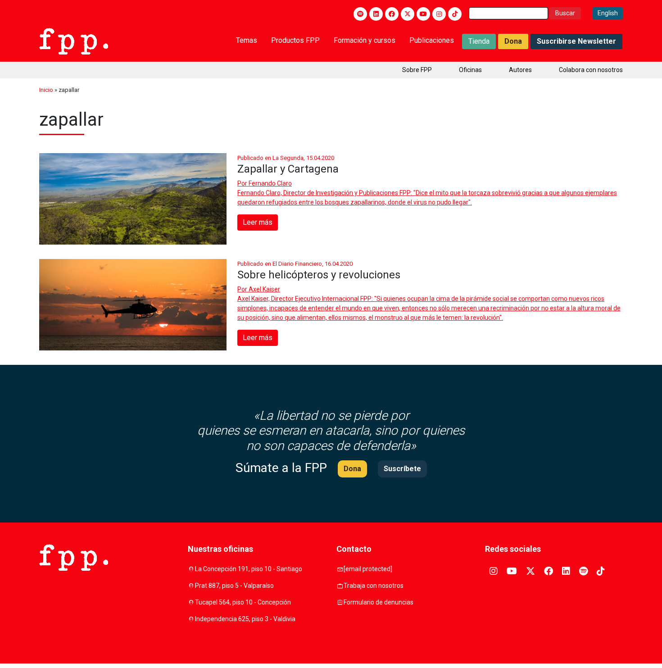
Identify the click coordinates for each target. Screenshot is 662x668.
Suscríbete (402, 468)
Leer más (257, 222)
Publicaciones (431, 40)
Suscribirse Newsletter (576, 41)
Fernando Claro (270, 183)
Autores (520, 69)
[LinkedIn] (376, 14)
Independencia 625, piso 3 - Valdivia (245, 619)
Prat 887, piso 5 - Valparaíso (234, 585)
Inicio (46, 89)
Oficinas (470, 69)
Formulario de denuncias (378, 602)
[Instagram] (439, 14)
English (608, 13)
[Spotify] (360, 14)
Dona (513, 41)
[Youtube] (423, 14)
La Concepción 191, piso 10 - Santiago (248, 569)
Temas (246, 40)
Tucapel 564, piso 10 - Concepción (243, 602)
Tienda (479, 41)
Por (264, 183)
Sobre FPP (417, 69)
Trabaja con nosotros (374, 585)
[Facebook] (392, 14)
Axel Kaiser (264, 289)
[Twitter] (407, 14)
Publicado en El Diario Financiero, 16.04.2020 (295, 263)
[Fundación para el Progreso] (73, 40)
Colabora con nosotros (591, 69)
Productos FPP (295, 40)
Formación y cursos (364, 40)
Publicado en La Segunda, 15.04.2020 (285, 158)
